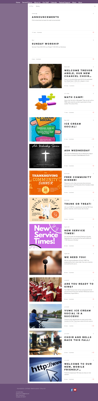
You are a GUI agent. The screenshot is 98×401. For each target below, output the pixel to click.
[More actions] (94, 13)
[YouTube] (75, 389)
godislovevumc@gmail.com (22, 393)
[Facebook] (71, 389)
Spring (37, 6)
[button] (95, 6)
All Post (31, 6)
